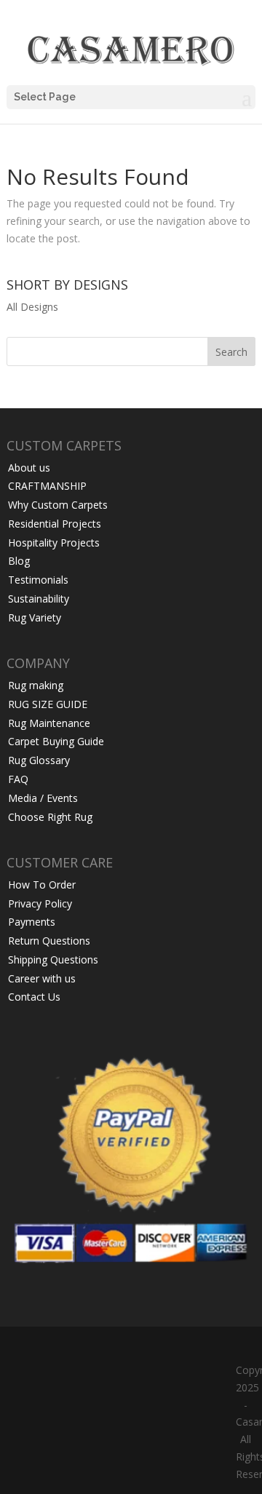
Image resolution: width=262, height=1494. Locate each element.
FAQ (18, 779)
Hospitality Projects (54, 542)
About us (29, 467)
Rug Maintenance (49, 723)
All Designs (32, 307)
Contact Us (34, 997)
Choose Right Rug (50, 817)
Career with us (42, 978)
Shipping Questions (53, 959)
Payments (31, 922)
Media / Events (43, 798)
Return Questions (49, 940)
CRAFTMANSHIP (47, 486)
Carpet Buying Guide (56, 741)
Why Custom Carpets (58, 505)
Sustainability (38, 598)
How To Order (42, 884)
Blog (19, 561)
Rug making (35, 685)
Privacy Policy (40, 903)
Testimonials (38, 580)
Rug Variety (34, 617)
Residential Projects (54, 524)
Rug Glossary (39, 760)
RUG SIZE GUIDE (47, 704)
